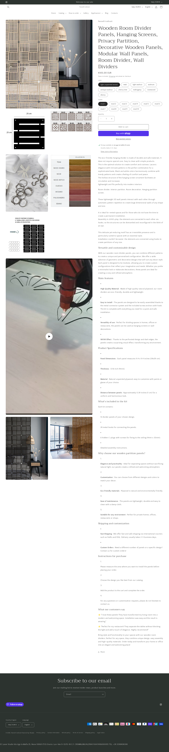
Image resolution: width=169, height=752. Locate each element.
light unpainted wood (109, 85)
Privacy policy (40, 733)
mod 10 (136, 109)
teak (125, 85)
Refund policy (66, 733)
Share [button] (102, 652)
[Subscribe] (102, 694)
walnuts (151, 85)
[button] (8, 7)
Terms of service (78, 733)
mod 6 (157, 104)
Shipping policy (90, 733)
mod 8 (113, 109)
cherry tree (122, 90)
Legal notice (101, 733)
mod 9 (124, 109)
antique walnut (107, 90)
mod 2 (113, 104)
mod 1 (103, 104)
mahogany (137, 90)
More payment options (123, 139)
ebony (103, 95)
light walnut (137, 85)
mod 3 (124, 104)
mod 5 (146, 104)
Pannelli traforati (16, 733)
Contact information (54, 733)
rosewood (151, 90)
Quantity (101, 114)
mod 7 (103, 109)
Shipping (112, 76)
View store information (109, 152)
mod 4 (135, 104)
